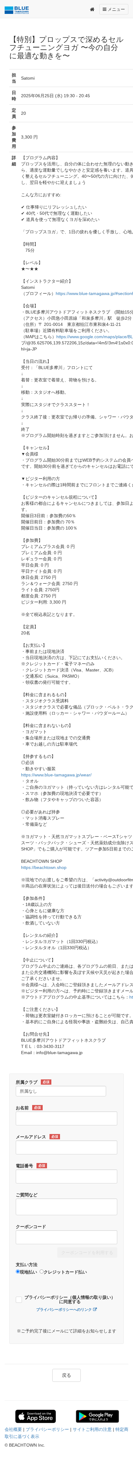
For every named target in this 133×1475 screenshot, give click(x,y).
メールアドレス (37, 1137)
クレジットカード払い (65, 1271)
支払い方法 (26, 1264)
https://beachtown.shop (43, 867)
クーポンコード (31, 1226)
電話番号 (30, 1166)
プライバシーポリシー (47, 1429)
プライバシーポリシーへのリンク (64, 1309)
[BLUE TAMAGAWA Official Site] (18, 10)
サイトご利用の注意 (92, 1429)
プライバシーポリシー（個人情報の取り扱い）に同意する (69, 1299)
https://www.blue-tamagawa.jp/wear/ (56, 774)
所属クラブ (32, 1082)
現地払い (28, 1271)
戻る (66, 1375)
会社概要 (13, 1429)
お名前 (28, 1108)
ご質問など (26, 1195)
